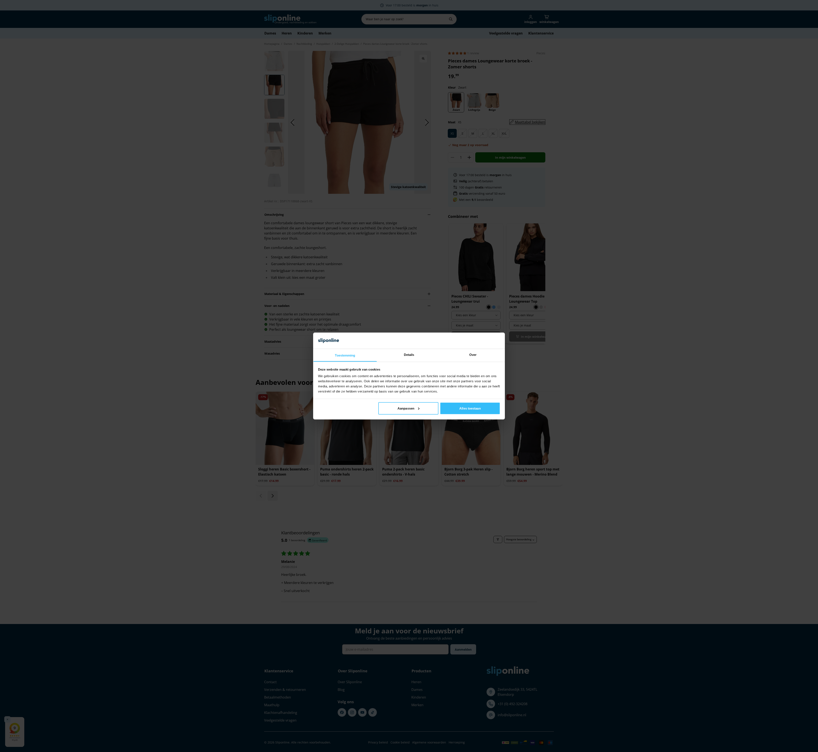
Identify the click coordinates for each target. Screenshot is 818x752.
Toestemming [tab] (345, 355)
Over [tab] (473, 355)
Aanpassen (405, 408)
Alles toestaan (470, 408)
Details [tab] (409, 355)
